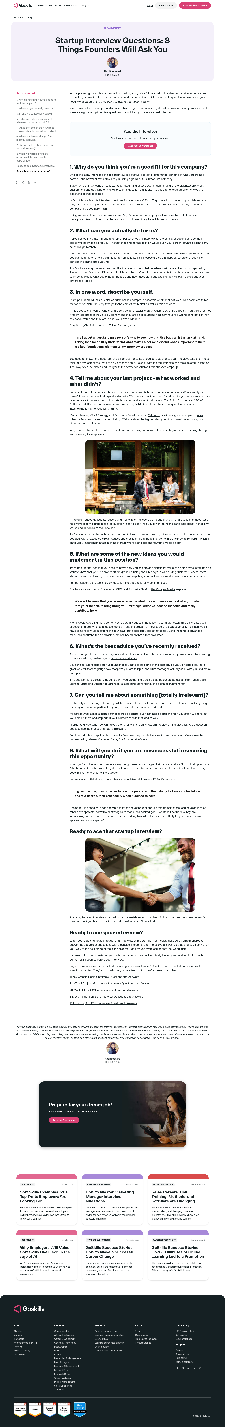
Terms (17, 1350)
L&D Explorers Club (185, 1331)
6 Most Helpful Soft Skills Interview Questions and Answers (106, 996)
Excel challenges (184, 1339)
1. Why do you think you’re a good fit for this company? (36, 101)
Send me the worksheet (140, 146)
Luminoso (114, 683)
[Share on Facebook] (16, 182)
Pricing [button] (83, 5)
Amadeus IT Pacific (153, 779)
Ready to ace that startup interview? (35, 165)
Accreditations (21, 1342)
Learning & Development (66, 1366)
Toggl (155, 200)
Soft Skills (59, 1389)
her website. (143, 1037)
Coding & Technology (65, 1342)
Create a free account (195, 5)
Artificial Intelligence (64, 1335)
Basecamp (187, 519)
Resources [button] (69, 5)
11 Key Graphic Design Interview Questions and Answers (104, 976)
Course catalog (61, 1331)
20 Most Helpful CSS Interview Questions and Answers (104, 990)
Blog (137, 1331)
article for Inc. (201, 310)
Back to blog (25, 17)
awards (34, 1342)
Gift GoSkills (20, 1354)
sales (200, 415)
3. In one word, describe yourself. (34, 113)
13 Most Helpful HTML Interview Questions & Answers (103, 1003)
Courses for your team (106, 1331)
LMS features (101, 1339)
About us (18, 1331)
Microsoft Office (62, 1374)
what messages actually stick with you (174, 669)
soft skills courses (85, 959)
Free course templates (146, 1339)
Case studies (141, 1335)
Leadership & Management (67, 1358)
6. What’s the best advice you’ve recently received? (34, 138)
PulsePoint (178, 310)
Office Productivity (63, 1378)
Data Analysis (60, 1346)
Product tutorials (143, 1342)
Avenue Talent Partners (113, 325)
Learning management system (109, 1335)
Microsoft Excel (62, 1370)
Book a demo (166, 5)
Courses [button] (40, 5)
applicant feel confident (88, 219)
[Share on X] (22, 182)
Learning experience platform (109, 1342)
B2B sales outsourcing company (104, 404)
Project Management (64, 1381)
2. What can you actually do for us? (35, 108)
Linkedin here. (172, 1037)
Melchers (122, 272)
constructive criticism (124, 658)
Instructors (19, 1339)
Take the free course (64, 1120)
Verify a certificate (185, 1362)
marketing (129, 683)
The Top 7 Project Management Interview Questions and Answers (110, 983)
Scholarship (181, 1335)
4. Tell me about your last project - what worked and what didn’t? (34, 120)
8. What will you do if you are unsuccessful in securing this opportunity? (32, 157)
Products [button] (54, 5)
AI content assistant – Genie (108, 1350)
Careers (18, 1335)
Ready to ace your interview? (33, 171)
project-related (103, 523)
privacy (26, 1350)
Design (57, 1350)
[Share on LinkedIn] (29, 182)
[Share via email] (35, 182)
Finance (58, 1354)
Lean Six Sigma (61, 1362)
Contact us (181, 1350)
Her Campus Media (163, 589)
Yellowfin (153, 415)
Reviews (18, 1346)
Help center (181, 1358)
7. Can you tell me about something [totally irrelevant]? (35, 146)
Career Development (64, 1339)
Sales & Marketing (63, 1385)
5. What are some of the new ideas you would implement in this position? (36, 129)
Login (150, 5)
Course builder (102, 1346)
